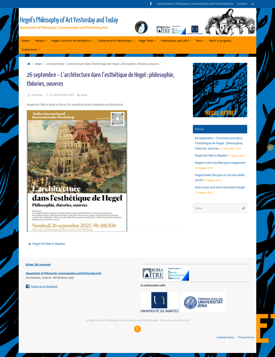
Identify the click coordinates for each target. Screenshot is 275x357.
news (38, 64)
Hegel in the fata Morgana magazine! (220, 163)
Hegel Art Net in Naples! (48, 244)
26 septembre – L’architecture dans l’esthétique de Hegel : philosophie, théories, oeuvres (219, 143)
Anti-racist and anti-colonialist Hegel (220, 187)
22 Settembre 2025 (62, 95)
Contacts (242, 3)
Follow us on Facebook (44, 286)
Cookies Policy (225, 337)
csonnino (37, 95)
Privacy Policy (246, 337)
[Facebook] (151, 4)
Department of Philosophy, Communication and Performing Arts (195, 3)
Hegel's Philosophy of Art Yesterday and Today (69, 20)
